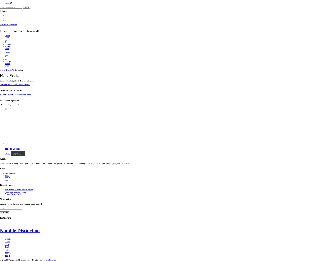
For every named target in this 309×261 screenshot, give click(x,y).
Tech (7, 42)
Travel (7, 46)
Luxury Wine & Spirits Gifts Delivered (15, 85)
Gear (7, 38)
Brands (9, 70)
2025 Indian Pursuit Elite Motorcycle (19, 190)
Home (2, 70)
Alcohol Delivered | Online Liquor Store (15, 94)
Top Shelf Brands (49, 260)
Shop (7, 49)
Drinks (7, 36)
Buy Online (17, 154)
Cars (6, 40)
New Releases (10, 173)
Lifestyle (8, 44)
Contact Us (9, 3)
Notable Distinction (20, 230)
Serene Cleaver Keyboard (15, 194)
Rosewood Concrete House (15, 192)
